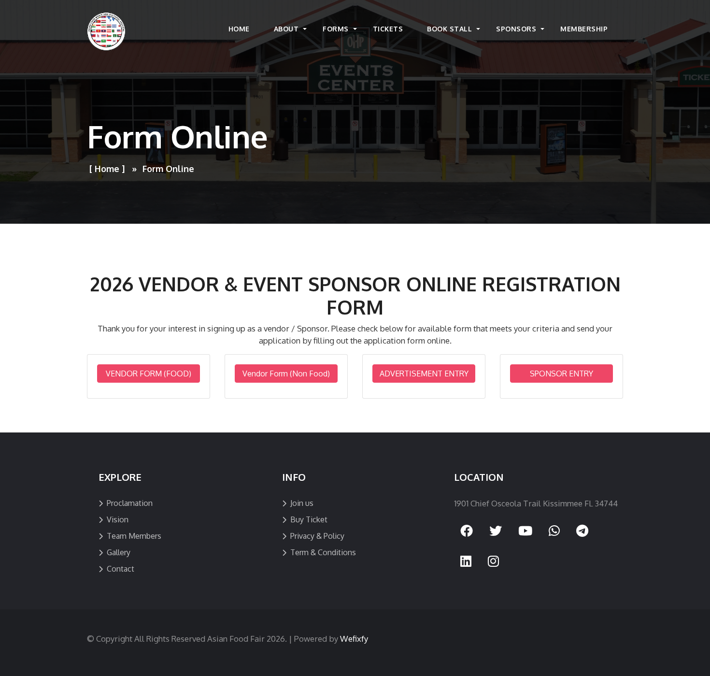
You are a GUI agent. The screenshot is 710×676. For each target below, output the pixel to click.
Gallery (118, 552)
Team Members (134, 536)
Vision (117, 519)
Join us (301, 503)
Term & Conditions (323, 552)
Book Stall (449, 29)
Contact (120, 569)
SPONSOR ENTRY (561, 373)
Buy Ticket (308, 519)
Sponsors (516, 29)
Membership (584, 29)
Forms (336, 29)
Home (239, 29)
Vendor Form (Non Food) (286, 373)
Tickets (388, 29)
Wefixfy (354, 638)
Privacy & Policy (317, 536)
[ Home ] (107, 168)
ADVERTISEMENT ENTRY (424, 373)
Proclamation (130, 503)
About (286, 29)
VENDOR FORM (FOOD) (148, 373)
